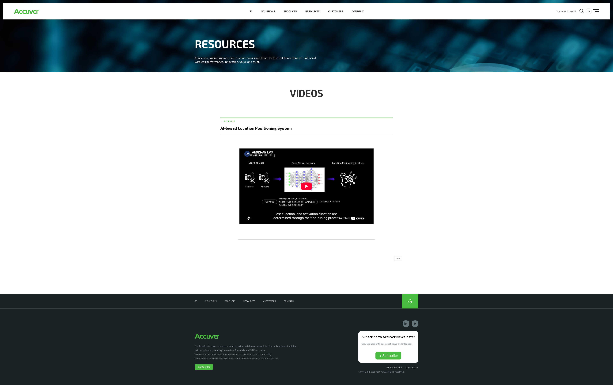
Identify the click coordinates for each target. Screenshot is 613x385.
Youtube (561, 11)
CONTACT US (411, 367)
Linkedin (572, 11)
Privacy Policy (394, 367)
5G (251, 11)
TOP (410, 302)
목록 (398, 258)
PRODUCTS (290, 11)
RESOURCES (312, 11)
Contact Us (204, 366)
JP (589, 11)
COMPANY (358, 11)
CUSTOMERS (335, 11)
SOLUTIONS (268, 11)
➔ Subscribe (388, 355)
